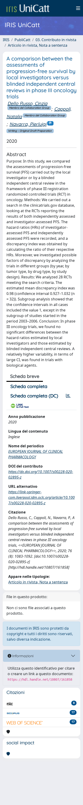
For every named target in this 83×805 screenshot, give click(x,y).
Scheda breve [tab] (24, 376)
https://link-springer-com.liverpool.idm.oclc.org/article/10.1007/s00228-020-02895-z (41, 497)
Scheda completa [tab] (28, 386)
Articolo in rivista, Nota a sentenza (37, 45)
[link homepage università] (28, 8)
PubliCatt (22, 39)
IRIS (6, 39)
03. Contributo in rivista (56, 39)
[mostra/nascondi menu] (78, 8)
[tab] (68, 396)
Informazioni (22, 656)
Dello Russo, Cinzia (27, 103)
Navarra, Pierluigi (27, 124)
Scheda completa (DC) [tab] (34, 396)
